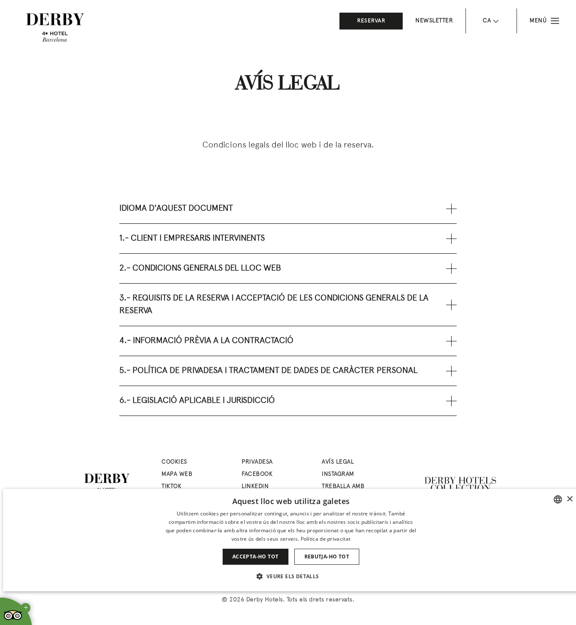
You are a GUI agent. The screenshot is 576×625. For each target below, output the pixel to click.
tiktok (171, 486)
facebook (257, 474)
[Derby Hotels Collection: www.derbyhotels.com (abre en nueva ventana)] (461, 485)
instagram (338, 474)
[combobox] (558, 499)
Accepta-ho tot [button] (255, 556)
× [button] (569, 499)
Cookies (174, 462)
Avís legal (338, 462)
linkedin (255, 486)
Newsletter (434, 21)
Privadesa (257, 462)
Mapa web (176, 474)
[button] (291, 576)
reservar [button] (371, 21)
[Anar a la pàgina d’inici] (55, 27)
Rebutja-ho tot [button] (327, 556)
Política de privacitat (326, 538)
